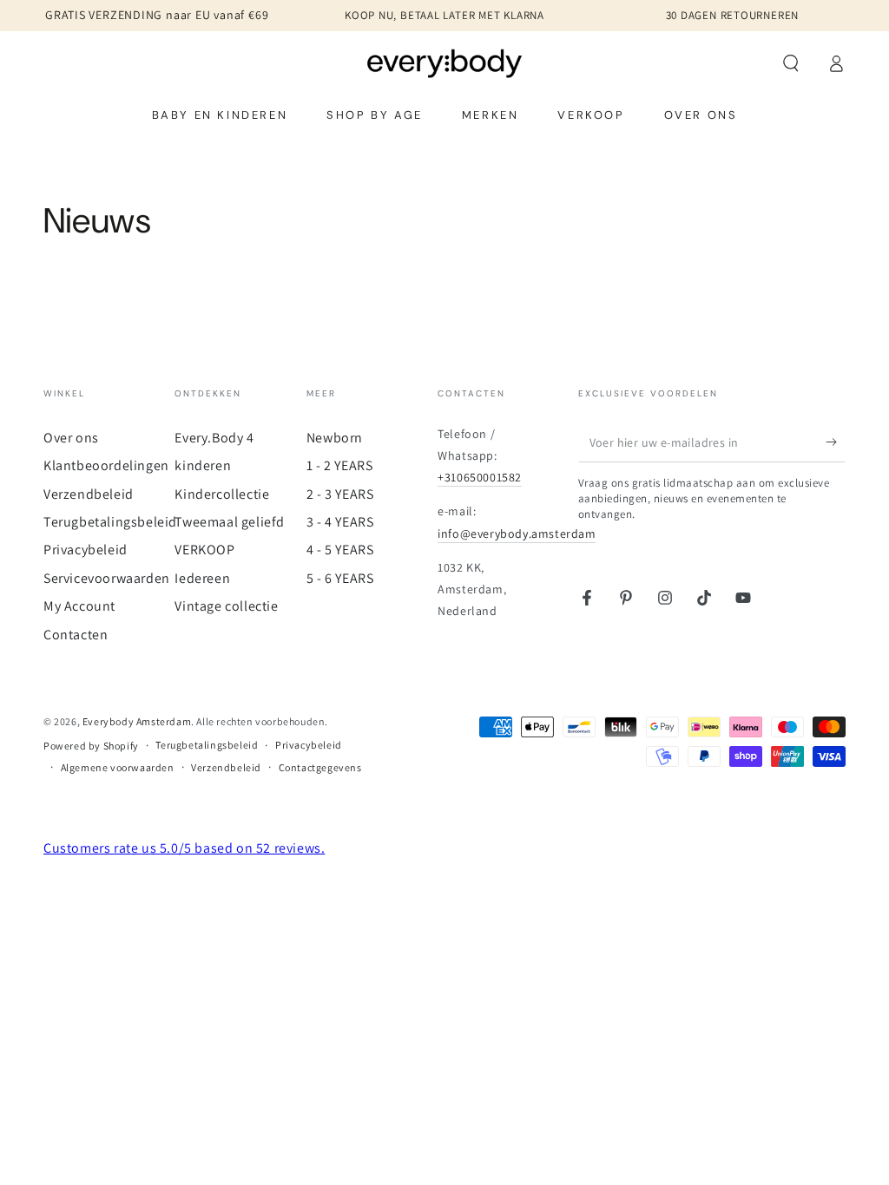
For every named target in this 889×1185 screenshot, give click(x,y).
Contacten (75, 634)
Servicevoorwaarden (106, 578)
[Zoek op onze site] (790, 63)
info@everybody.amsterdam (517, 533)
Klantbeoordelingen (106, 465)
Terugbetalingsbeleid (110, 522)
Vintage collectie (226, 606)
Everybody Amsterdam (136, 721)
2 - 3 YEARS (340, 494)
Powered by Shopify (91, 745)
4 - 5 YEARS (340, 549)
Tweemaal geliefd (230, 522)
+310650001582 (480, 477)
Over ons (71, 438)
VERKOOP (204, 549)
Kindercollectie (222, 494)
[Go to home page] (445, 63)
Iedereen (202, 578)
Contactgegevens (320, 767)
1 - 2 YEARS (339, 465)
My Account (79, 606)
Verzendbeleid (88, 494)
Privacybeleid (85, 549)
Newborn (334, 438)
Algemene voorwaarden (118, 767)
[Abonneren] (836, 442)
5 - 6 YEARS (340, 578)
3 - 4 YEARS (340, 522)
